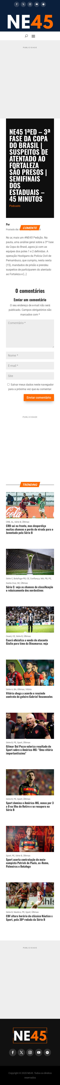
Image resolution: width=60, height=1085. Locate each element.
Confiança (35, 578)
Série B (17, 522)
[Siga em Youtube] (36, 4)
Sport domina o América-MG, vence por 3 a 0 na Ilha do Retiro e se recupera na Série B (30, 806)
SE (18, 583)
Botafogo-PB (20, 578)
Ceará (9, 636)
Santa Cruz (11, 583)
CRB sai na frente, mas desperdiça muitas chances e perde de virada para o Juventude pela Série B (29, 529)
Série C (9, 578)
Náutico (17, 912)
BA (15, 689)
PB (46, 578)
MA (42, 578)
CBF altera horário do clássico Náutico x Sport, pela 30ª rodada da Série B (29, 917)
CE (28, 578)
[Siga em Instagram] (30, 4)
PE (49, 578)
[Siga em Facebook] (16, 4)
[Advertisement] (30, 80)
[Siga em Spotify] (43, 4)
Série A (9, 689)
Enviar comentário (39, 397)
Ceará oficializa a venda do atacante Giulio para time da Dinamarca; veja (27, 642)
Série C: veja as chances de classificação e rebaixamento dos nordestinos (29, 588)
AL (12, 522)
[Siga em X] (23, 4)
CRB (8, 522)
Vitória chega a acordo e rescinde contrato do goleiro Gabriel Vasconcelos (29, 695)
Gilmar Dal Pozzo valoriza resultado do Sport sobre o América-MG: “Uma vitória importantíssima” (29, 749)
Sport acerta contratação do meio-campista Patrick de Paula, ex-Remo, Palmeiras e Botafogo (27, 862)
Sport (19, 742)
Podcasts (14, 206)
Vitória (29, 689)
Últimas (25, 522)
